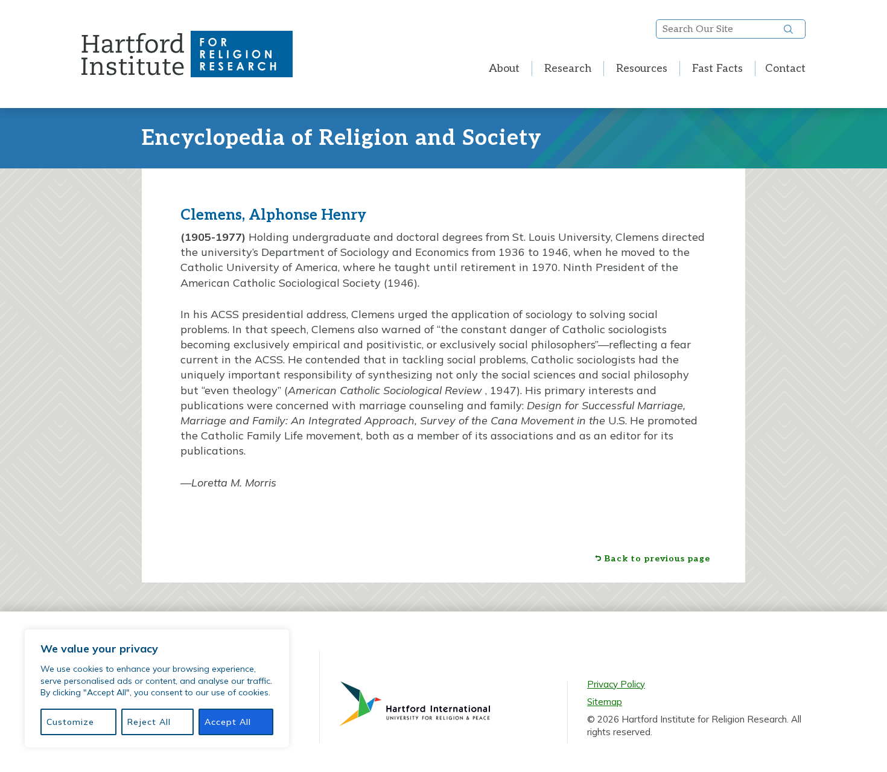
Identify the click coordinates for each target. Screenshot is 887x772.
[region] (157, 688)
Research (567, 68)
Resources (641, 68)
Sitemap (604, 701)
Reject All (149, 721)
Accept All (228, 721)
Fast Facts (717, 68)
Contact (785, 68)
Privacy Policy (616, 684)
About (504, 68)
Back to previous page (657, 559)
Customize (70, 721)
